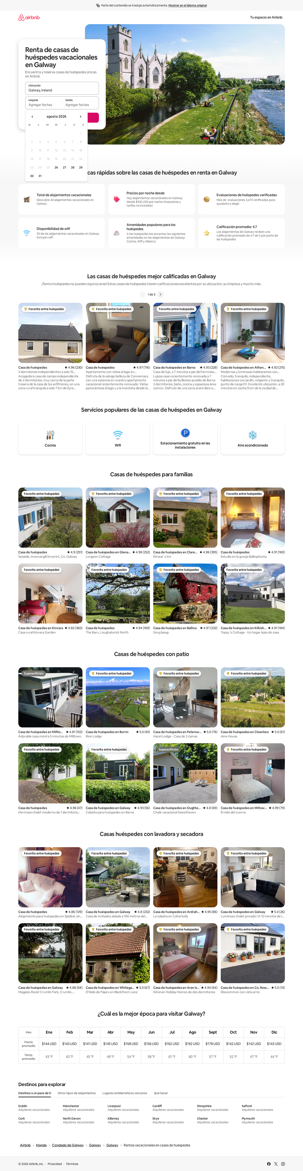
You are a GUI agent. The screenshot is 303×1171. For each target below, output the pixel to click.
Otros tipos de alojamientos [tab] (77, 1093)
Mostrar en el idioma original (187, 5)
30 (32, 176)
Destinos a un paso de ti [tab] (34, 1093)
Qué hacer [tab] (161, 1093)
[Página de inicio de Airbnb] (29, 17)
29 (80, 167)
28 (72, 167)
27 (64, 167)
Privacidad (55, 1164)
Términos (72, 1164)
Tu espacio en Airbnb (266, 17)
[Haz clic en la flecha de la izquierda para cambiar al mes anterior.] (32, 116)
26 (56, 167)
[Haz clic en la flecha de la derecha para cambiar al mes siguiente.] (80, 116)
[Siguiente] (160, 294)
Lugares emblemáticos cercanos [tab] (124, 1093)
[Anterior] (142, 294)
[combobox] (62, 90)
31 (40, 176)
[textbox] (44, 104)
